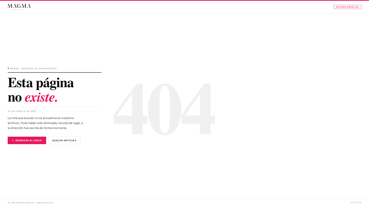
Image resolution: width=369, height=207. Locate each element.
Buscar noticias (64, 140)
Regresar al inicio (29, 140)
